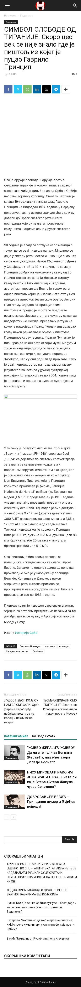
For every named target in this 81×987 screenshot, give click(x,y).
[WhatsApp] (27, 89)
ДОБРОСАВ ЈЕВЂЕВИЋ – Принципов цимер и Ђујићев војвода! (51, 801)
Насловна (10, 15)
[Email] (46, 89)
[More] (65, 89)
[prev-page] (6, 817)
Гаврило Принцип (30, 646)
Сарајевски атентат (17, 651)
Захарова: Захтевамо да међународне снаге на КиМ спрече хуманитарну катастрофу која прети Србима (40, 925)
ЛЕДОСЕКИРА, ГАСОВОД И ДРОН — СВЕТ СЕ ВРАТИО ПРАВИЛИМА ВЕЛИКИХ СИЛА (37, 892)
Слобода (38, 651)
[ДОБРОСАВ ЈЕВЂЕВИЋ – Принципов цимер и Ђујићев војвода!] (14, 802)
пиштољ (50, 646)
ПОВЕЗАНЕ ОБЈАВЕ (16, 736)
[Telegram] (56, 89)
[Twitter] (18, 89)
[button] (7, 5)
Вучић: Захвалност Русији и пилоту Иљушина (38, 938)
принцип (64, 646)
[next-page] (13, 817)
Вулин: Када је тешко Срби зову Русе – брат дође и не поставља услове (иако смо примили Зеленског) (41, 907)
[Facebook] (8, 89)
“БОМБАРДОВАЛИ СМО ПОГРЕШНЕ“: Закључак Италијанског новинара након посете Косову (60, 707)
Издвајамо (26, 15)
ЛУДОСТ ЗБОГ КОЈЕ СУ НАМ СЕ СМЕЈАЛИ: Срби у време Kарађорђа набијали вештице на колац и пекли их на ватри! (21, 711)
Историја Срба (26, 633)
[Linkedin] (37, 89)
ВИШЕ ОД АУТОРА (43, 736)
